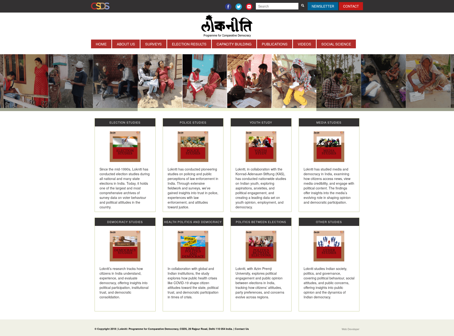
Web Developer (350, 329)
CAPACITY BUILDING (234, 43)
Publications (275, 43)
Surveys (153, 43)
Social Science (336, 43)
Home (101, 43)
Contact (351, 6)
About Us (126, 43)
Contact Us (242, 329)
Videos (304, 43)
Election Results (189, 43)
